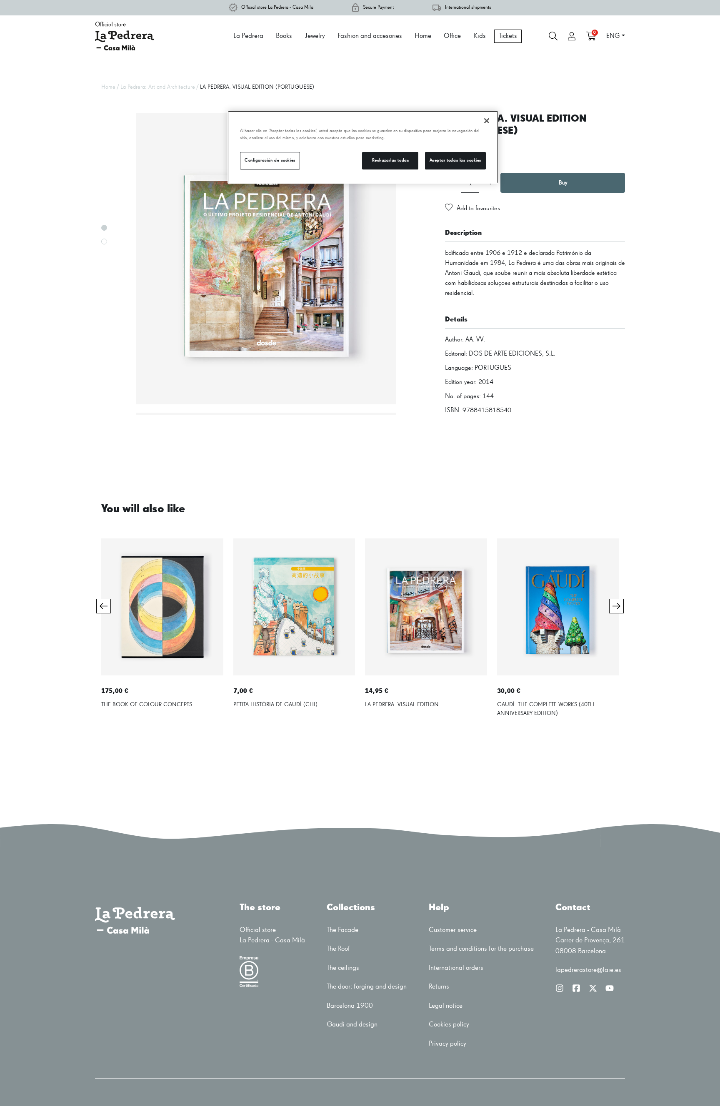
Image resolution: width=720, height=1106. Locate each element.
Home (423, 36)
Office (452, 36)
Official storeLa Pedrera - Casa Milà (272, 935)
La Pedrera (248, 36)
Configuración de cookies (270, 160)
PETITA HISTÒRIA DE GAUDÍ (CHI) (275, 704)
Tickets (508, 36)
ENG (613, 36)
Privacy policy (447, 1043)
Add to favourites (478, 208)
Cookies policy (449, 1024)
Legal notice (445, 1005)
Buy (563, 183)
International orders (456, 967)
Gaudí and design (352, 1024)
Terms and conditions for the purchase (481, 948)
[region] (363, 147)
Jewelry (315, 36)
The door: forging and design (367, 986)
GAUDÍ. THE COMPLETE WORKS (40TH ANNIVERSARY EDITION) (545, 709)
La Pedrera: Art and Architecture (157, 87)
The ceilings (343, 967)
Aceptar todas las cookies (455, 160)
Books (284, 36)
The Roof (338, 948)
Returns (439, 986)
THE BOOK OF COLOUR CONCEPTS (146, 704)
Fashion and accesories (370, 36)
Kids (480, 36)
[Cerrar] (487, 121)
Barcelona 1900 (350, 1005)
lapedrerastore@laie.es (588, 970)
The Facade (342, 930)
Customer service (453, 930)
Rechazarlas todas (390, 160)
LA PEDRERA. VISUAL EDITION (402, 704)
